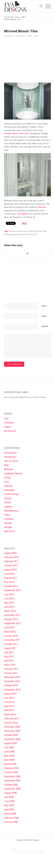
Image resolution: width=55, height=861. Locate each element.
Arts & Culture (11, 460)
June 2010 (9, 701)
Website (45, 326)
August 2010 (10, 693)
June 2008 (9, 801)
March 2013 (10, 610)
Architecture (10, 456)
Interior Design (11, 494)
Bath (30, 36)
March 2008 (10, 813)
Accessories (10, 452)
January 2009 (11, 772)
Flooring (8, 485)
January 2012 (11, 635)
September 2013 (12, 590)
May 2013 (9, 602)
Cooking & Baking (13, 473)
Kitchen (8, 498)
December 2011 (12, 639)
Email (44, 315)
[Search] (39, 6)
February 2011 (11, 668)
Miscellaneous (11, 510)
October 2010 (11, 685)
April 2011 (9, 660)
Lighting (8, 506)
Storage (8, 527)
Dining (7, 477)
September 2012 (12, 623)
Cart (6, 418)
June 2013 (9, 598)
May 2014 (9, 581)
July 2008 (9, 797)
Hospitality (9, 489)
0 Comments (20, 36)
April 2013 (9, 606)
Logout (7, 426)
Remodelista (22, 213)
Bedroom (8, 469)
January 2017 (11, 565)
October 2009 (11, 734)
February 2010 (11, 718)
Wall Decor (9, 531)
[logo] (23, 6)
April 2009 (9, 759)
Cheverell (41, 207)
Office (7, 514)
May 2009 (9, 755)
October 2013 (11, 586)
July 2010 (9, 697)
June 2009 (9, 751)
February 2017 (11, 561)
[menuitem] (39, 6)
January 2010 (11, 722)
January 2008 (11, 821)
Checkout (9, 422)
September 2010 (12, 689)
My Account (10, 430)
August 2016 (10, 569)
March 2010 (10, 714)
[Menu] (46, 6)
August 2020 (10, 552)
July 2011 (9, 652)
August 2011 (10, 648)
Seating (8, 522)
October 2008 (11, 784)
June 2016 (9, 573)
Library (7, 502)
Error (6, 481)
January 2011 (11, 672)
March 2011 (10, 664)
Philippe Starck (10, 234)
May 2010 (9, 706)
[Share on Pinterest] (27, 254)
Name (44, 305)
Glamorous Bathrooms (18, 231)
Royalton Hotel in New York (16, 133)
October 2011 (11, 643)
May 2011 (9, 656)
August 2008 (10, 792)
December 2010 (12, 677)
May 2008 (9, 805)
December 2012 (12, 615)
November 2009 (12, 730)
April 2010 (9, 710)
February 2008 (11, 817)
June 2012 (9, 627)
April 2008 (9, 809)
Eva (37, 36)
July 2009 (9, 747)
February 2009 (11, 768)
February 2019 (11, 557)
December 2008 (12, 776)
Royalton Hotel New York (28, 234)
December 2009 (12, 726)
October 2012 (11, 619)
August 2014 (10, 577)
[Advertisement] (28, 61)
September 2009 (12, 739)
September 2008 (12, 788)
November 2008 (12, 780)
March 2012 (10, 631)
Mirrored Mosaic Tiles (38, 231)
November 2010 (12, 681)
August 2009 (10, 743)
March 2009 (10, 763)
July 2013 (9, 594)
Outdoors (8, 518)
